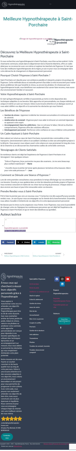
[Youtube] (67, 279)
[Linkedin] (62, 284)
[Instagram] (62, 279)
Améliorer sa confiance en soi (39, 292)
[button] (50, 4)
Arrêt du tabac (34, 284)
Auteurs (56, 314)
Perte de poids (34, 288)
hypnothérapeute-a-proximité (16, 228)
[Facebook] (56, 279)
